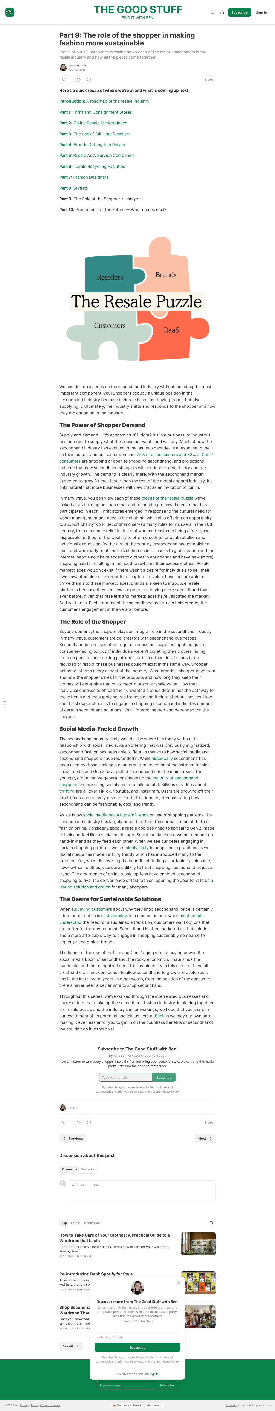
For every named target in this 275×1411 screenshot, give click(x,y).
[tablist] (77, 1169)
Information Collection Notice (136, 1361)
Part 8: (66, 188)
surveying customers (91, 909)
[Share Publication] (222, 12)
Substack (231, 1405)
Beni (159, 1015)
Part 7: (66, 177)
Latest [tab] (75, 1223)
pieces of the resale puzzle (167, 498)
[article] (137, 1248)
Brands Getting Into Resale (99, 144)
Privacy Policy (170, 1361)
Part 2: (65, 122)
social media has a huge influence (116, 815)
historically (162, 758)
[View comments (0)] (78, 79)
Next (202, 1138)
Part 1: (66, 112)
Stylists (80, 188)
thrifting (67, 791)
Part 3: (66, 133)
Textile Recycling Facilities (99, 166)
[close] (178, 1282)
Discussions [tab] (92, 1223)
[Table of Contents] (5, 705)
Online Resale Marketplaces (99, 122)
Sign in (261, 12)
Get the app (154, 1405)
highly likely (137, 847)
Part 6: (66, 166)
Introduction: (72, 101)
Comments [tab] (69, 1169)
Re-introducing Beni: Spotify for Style (96, 1274)
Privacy (24, 1405)
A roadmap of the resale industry (118, 101)
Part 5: (66, 155)
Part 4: (66, 144)
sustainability (114, 915)
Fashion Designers (90, 177)
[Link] (53, 425)
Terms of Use (158, 1357)
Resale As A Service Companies (104, 155)
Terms (34, 1405)
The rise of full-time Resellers (101, 133)
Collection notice (50, 1405)
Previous (76, 1138)
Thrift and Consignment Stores (102, 112)
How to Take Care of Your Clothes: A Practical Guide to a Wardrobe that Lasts (114, 1238)
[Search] (212, 12)
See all (68, 1346)
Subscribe (240, 12)
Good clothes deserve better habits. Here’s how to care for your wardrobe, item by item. (114, 1248)
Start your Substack (129, 1405)
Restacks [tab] (87, 1169)
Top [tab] (64, 1223)
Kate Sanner (78, 65)
